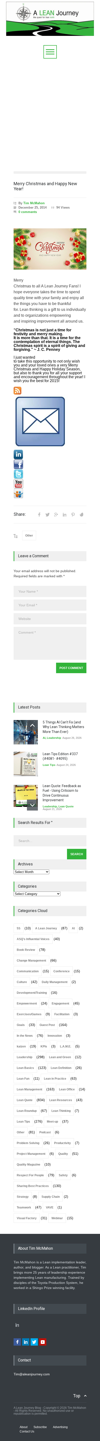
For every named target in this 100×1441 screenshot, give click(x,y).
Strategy (23, 1196)
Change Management (31, 960)
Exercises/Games (29, 1014)
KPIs (44, 1046)
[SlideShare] (50, 493)
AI (44, 737)
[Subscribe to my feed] (50, 391)
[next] (32, 805)
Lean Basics (25, 1068)
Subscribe (40, 1427)
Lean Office (67, 1089)
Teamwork (24, 1207)
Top (76, 1395)
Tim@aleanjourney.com (32, 1374)
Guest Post (47, 1025)
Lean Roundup (27, 1111)
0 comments (27, 212)
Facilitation (61, 1014)
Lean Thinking (61, 1111)
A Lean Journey (46, 928)
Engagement (60, 1003)
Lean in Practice (55, 1078)
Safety (63, 1175)
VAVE (49, 1207)
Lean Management (29, 1089)
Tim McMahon (34, 203)
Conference (61, 971)
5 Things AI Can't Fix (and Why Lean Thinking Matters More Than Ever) (63, 727)
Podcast (45, 1132)
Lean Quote (66, 806)
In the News (25, 1035)
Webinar (57, 1218)
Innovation (55, 1035)
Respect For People (30, 1175)
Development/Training (32, 992)
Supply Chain (51, 1196)
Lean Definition (61, 1068)
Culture (22, 982)
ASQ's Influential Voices (33, 939)
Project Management (31, 1154)
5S (18, 928)
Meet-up (52, 1121)
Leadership (54, 737)
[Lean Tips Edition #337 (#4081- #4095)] (26, 764)
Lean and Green (60, 1057)
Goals (21, 1025)
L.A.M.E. (65, 1046)
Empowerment (27, 1003)
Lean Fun (23, 1078)
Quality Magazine (28, 1164)
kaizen (21, 1046)
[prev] (32, 725)
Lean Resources (60, 1100)
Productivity (62, 1143)
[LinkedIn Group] (50, 454)
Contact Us (27, 1431)
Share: (20, 514)
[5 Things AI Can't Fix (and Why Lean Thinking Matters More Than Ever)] (26, 732)
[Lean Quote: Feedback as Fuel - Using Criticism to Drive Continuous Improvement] (26, 796)
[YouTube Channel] (50, 484)
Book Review (26, 950)
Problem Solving (28, 1143)
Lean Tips (49, 764)
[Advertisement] (50, 111)
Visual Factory (27, 1218)
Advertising (60, 1427)
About (23, 1427)
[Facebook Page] (50, 464)
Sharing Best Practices (33, 1186)
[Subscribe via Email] (50, 422)
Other (29, 535)
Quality (63, 1154)
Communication (28, 971)
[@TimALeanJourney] (50, 474)
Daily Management (54, 982)
